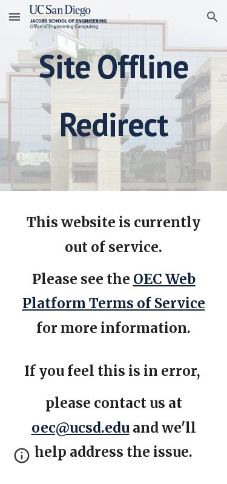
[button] (14, 16)
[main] (114, 95)
